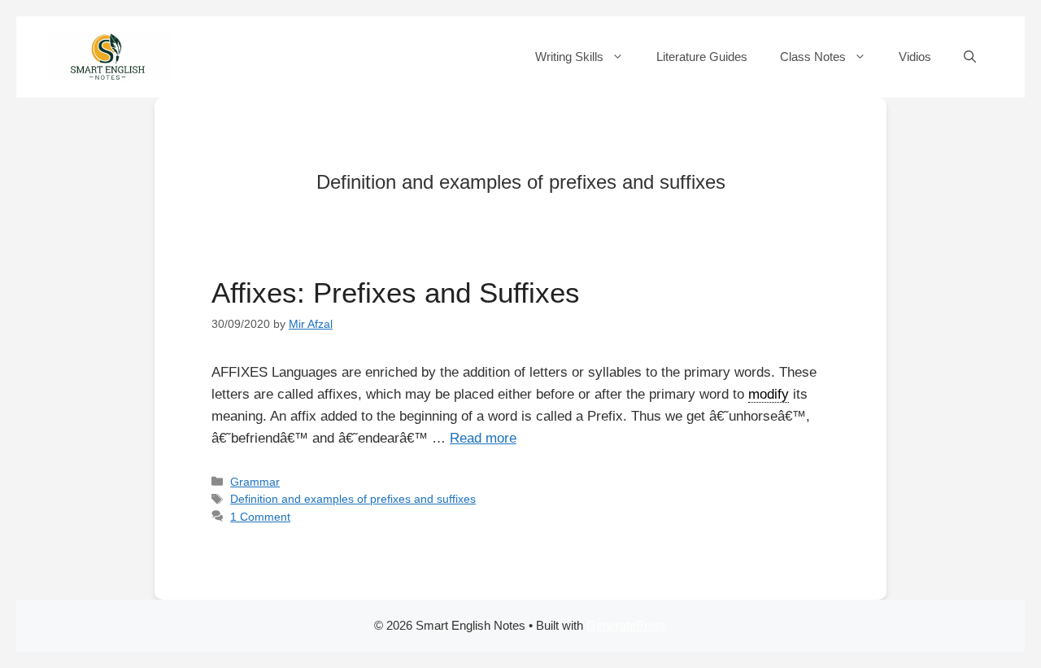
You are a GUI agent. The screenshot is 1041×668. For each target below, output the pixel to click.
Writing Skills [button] (569, 56)
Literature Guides (701, 56)
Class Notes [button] (813, 56)
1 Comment (260, 516)
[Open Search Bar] (969, 57)
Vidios (915, 56)
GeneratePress (627, 625)
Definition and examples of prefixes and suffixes (353, 498)
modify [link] (768, 394)
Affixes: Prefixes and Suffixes (395, 292)
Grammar (255, 481)
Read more (483, 438)
